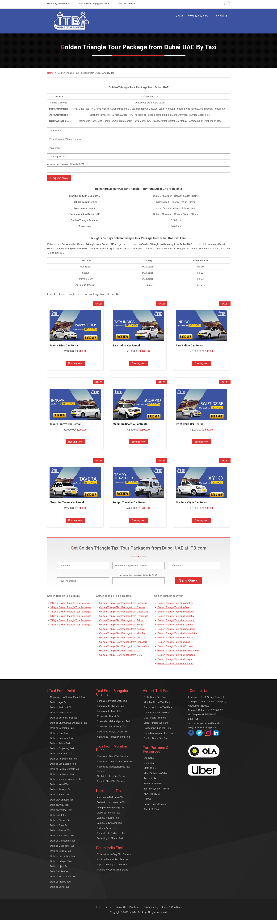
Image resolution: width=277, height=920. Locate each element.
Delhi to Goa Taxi (59, 733)
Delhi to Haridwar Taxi (61, 738)
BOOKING (221, 16)
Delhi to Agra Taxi (59, 702)
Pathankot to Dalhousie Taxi (111, 833)
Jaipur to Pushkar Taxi (108, 812)
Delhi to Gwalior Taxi (60, 830)
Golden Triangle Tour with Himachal (175, 616)
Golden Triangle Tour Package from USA (120, 654)
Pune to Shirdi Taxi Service (111, 781)
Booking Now (75, 363)
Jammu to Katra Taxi (108, 817)
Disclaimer (135, 907)
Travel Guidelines (153, 783)
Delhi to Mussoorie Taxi (62, 845)
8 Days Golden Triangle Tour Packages (70, 624)
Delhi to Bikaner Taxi (60, 820)
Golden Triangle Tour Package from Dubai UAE (123, 611)
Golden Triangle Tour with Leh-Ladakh (177, 633)
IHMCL (147, 798)
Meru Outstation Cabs (155, 773)
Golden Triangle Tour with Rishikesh (176, 654)
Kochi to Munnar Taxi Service (112, 859)
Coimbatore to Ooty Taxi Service (114, 854)
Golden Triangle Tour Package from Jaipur (121, 620)
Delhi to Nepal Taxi (59, 784)
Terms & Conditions (172, 907)
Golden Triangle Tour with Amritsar (175, 603)
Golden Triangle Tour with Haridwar (175, 611)
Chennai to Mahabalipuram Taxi (113, 721)
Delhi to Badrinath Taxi (61, 707)
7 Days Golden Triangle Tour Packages (70, 620)
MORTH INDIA (152, 793)
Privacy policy (151, 907)
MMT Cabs (150, 768)
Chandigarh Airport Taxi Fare (158, 733)
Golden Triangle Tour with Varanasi (175, 663)
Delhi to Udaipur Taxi (60, 861)
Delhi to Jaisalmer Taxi (62, 835)
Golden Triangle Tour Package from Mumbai (122, 633)
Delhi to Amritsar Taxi (61, 810)
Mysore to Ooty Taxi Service (112, 864)
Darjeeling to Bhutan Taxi (110, 838)
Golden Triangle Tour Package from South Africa (124, 646)
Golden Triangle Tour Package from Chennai (122, 607)
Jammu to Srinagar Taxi (109, 822)
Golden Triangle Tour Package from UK (119, 650)
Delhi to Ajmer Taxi (59, 794)
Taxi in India (150, 778)
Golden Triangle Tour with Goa (173, 607)
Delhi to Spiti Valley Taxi (62, 856)
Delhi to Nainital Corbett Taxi (64, 769)
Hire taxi (109, 907)
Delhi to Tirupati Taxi (60, 881)
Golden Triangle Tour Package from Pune (120, 637)
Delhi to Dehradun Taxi (62, 728)
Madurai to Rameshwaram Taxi (113, 736)
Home (98, 907)
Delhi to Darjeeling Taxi (62, 748)
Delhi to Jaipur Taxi (60, 743)
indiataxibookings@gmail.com (94, 3)
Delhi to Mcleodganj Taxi (62, 840)
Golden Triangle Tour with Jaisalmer (176, 620)
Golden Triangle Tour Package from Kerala (121, 624)
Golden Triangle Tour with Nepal (173, 642)
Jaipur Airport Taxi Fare (156, 722)
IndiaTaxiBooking (138, 912)
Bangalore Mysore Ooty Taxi (112, 700)
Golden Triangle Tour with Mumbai (175, 637)
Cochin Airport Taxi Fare (156, 738)
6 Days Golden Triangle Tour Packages (70, 616)
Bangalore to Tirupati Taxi (110, 711)
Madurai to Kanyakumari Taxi (112, 731)
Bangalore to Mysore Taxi (110, 706)
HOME (179, 16)
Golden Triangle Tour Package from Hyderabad (123, 616)
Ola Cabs (149, 757)
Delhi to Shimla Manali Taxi (64, 717)
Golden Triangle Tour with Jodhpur (175, 624)
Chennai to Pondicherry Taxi (111, 726)
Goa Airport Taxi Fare (155, 717)
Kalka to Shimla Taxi (107, 828)
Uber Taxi (149, 763)
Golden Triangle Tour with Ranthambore (178, 650)
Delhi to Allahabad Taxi (61, 799)
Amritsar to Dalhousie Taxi (110, 797)
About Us (121, 907)
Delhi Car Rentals (59, 871)
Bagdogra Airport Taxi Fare (158, 728)
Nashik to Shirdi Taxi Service (112, 776)
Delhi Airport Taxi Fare (155, 697)
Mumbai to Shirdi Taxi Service (112, 756)
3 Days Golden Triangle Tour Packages (70, 607)
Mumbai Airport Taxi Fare (157, 702)
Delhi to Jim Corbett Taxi (63, 876)
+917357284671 (126, 3)
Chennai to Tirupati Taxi (109, 716)
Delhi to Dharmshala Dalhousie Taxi (68, 722)
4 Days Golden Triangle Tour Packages (70, 611)
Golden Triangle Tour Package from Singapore (123, 642)
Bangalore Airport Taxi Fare (158, 707)
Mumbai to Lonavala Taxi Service (114, 761)
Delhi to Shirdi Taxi (59, 886)
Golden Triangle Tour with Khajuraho (176, 629)
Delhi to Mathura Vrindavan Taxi (66, 779)
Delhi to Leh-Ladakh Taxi (63, 763)
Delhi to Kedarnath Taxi (62, 712)
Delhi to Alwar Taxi (59, 804)
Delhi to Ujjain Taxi (59, 866)
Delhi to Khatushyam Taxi (63, 758)
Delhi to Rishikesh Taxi (62, 774)
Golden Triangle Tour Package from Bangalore (123, 603)
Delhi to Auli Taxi (58, 815)
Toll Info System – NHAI (156, 788)
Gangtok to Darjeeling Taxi (110, 807)
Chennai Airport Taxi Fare (157, 712)
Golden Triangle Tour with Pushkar (175, 646)
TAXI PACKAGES (198, 16)
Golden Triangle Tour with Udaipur (175, 659)
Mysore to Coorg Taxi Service (112, 869)
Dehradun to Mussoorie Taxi (111, 802)
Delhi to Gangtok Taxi (61, 753)
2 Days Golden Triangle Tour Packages (70, 603)
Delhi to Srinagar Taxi (61, 789)
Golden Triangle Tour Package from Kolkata (122, 629)
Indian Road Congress (155, 804)
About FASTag (151, 809)
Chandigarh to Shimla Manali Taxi (67, 697)
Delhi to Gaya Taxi (59, 825)
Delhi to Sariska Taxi (60, 851)
